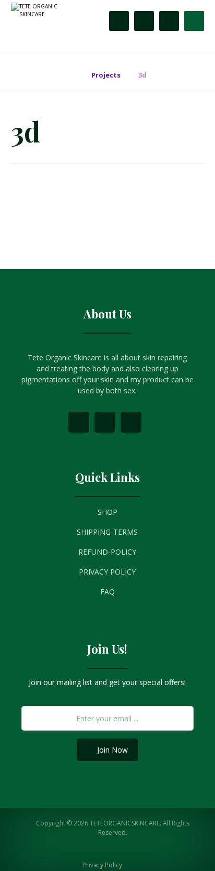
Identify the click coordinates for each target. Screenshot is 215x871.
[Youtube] (131, 422)
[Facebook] (78, 422)
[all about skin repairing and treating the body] (37, 30)
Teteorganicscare (89, 172)
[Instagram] (104, 422)
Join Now (112, 750)
